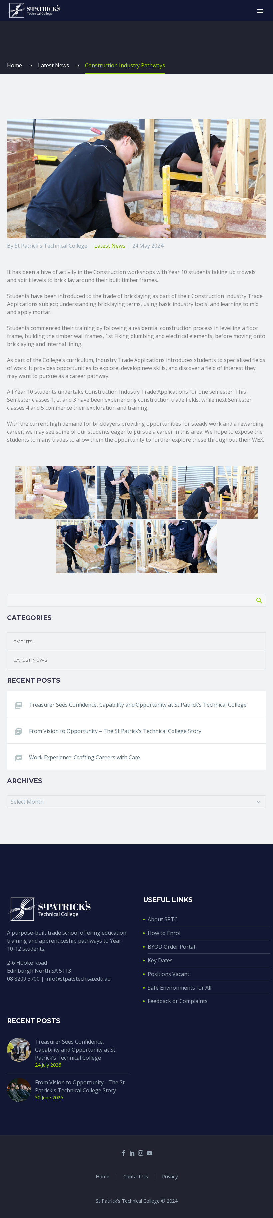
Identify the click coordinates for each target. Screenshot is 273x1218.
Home (102, 1176)
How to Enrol (164, 933)
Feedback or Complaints (178, 1001)
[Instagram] (140, 1153)
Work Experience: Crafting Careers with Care (84, 757)
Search (259, 600)
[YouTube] (149, 1153)
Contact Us (135, 1176)
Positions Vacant (168, 974)
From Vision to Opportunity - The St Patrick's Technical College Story (80, 1086)
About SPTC (163, 919)
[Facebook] (123, 1153)
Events (23, 642)
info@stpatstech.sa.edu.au (78, 978)
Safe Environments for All (179, 987)
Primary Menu (260, 11)
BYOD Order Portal (171, 946)
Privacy (170, 1176)
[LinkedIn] (132, 1153)
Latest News (109, 245)
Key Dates (160, 960)
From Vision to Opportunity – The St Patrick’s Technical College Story (115, 731)
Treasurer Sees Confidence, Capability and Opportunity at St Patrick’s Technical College (138, 704)
